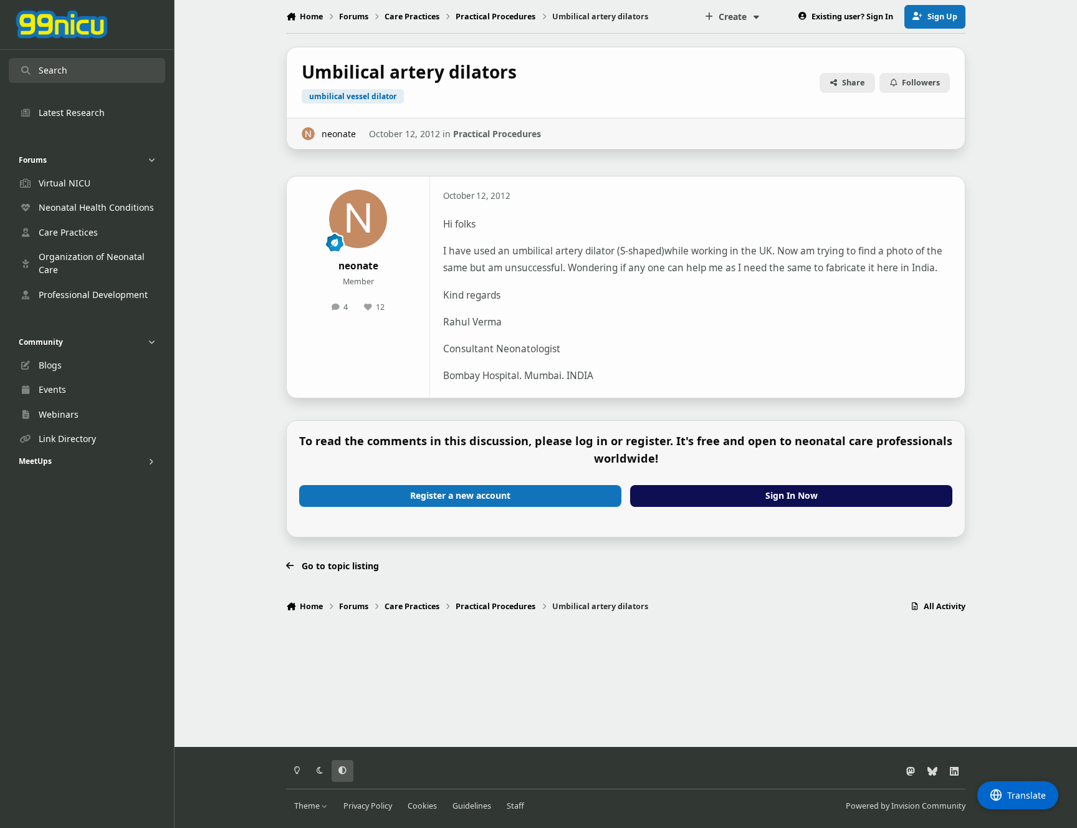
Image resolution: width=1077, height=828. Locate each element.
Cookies (422, 806)
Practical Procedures (497, 134)
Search (53, 70)
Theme (308, 806)
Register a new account (460, 495)
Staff (515, 806)
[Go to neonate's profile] (308, 133)
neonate (339, 134)
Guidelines (471, 806)
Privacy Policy (367, 806)
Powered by (905, 806)
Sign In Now (791, 495)
